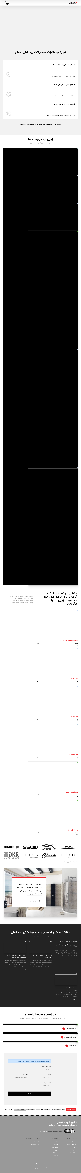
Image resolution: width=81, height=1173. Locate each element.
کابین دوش (55, 1153)
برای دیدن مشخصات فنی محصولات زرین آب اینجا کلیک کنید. (60, 115)
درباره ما (74, 1142)
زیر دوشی (55, 1155)
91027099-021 (43, 1131)
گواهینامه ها (73, 1153)
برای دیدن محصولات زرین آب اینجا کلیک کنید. (64, 96)
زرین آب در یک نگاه (71, 1144)
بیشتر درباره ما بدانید (71, 1139)
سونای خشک (55, 1147)
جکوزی (56, 1144)
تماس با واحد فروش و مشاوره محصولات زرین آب (63, 1123)
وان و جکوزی (36, 1142)
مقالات (74, 969)
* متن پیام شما (47, 1083)
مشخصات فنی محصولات (33, 1139)
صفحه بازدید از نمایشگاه (20, 1109)
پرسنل (74, 1147)
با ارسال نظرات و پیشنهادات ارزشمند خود (50, 124)
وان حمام (55, 1142)
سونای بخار (55, 1150)
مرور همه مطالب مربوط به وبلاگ (39, 936)
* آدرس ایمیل (24, 1075)
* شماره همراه (47, 1075)
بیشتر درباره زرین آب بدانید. (69, 862)
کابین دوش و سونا (35, 1144)
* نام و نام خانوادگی (46, 1067)
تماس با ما (73, 1150)
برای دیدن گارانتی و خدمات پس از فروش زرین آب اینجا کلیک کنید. (59, 76)
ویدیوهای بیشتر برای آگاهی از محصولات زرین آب (39, 143)
